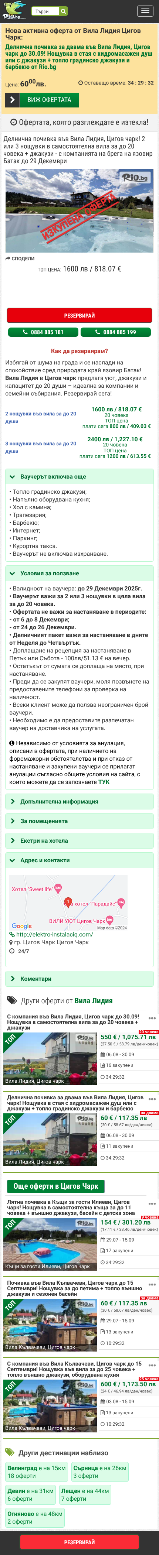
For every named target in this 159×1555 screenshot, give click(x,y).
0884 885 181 (47, 332)
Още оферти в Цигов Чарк (55, 1186)
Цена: (12, 85)
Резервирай (79, 315)
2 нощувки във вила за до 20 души (40, 418)
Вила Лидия (93, 1001)
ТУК (103, 781)
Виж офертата (49, 100)
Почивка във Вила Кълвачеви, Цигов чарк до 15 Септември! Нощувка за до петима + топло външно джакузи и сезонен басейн (74, 1288)
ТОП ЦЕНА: (49, 270)
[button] (145, 11)
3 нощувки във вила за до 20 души (40, 448)
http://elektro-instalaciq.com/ (54, 934)
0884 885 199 (119, 332)
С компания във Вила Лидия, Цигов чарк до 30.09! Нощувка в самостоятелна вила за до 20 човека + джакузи (73, 1022)
